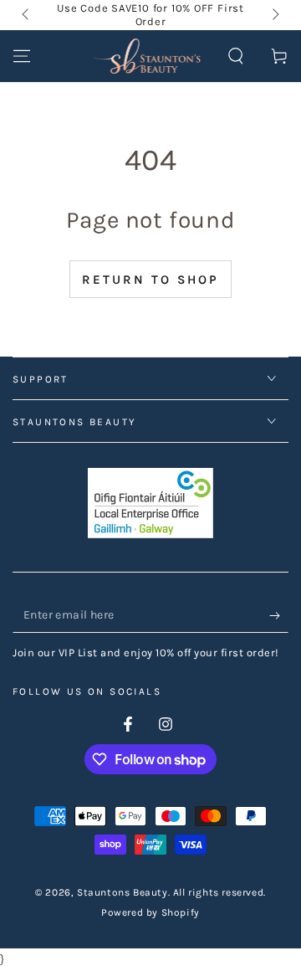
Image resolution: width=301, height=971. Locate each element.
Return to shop (150, 279)
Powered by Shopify (150, 912)
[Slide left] (27, 15)
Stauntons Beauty (122, 892)
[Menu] (21, 56)
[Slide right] (274, 15)
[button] (236, 56)
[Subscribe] (278, 616)
